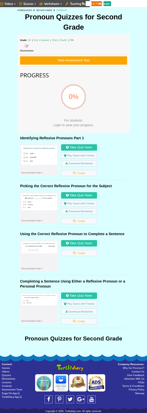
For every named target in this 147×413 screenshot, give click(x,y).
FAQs (141, 382)
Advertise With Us (134, 378)
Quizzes (28, 4)
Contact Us (138, 371)
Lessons (6, 382)
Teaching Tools (79, 4)
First (36, 40)
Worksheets (51, 4)
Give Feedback (135, 375)
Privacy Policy (136, 389)
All (29, 40)
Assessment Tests (12, 389)
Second (45, 40)
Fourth (63, 40)
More (102, 4)
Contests (7, 385)
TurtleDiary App (11, 396)
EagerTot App (10, 393)
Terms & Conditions (133, 385)
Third (55, 40)
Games (6, 368)
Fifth (72, 40)
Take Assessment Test (73, 60)
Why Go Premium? (133, 368)
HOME (20, 10)
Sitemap (139, 393)
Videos (6, 371)
